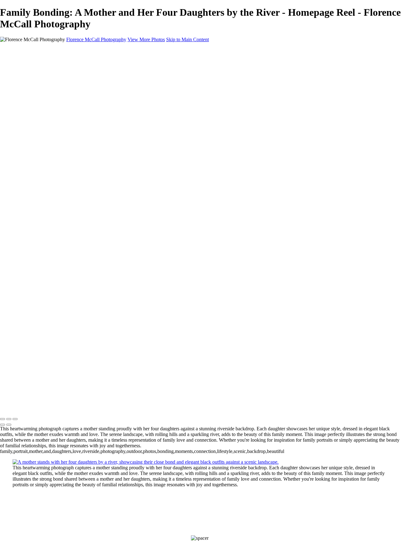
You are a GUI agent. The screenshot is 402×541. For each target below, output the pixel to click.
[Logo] (65, 406)
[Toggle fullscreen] (8, 419)
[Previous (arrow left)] (2, 425)
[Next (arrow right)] (8, 425)
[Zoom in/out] (15, 419)
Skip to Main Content (187, 39)
